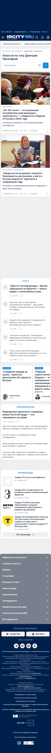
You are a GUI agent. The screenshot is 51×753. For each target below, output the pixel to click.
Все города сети (10, 619)
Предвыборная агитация (14, 607)
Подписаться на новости (14, 557)
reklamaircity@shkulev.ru (26, 686)
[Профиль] (48, 37)
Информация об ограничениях (25, 694)
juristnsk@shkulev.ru (25, 677)
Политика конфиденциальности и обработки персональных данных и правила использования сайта (25, 710)
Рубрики (6, 570)
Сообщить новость (11, 563)
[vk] (22, 646)
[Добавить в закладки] (47, 130)
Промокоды (35, 32)
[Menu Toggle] (3, 37)
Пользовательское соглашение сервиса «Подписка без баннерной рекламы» (25, 705)
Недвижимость (21, 32)
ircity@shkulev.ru (36, 673)
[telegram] (16, 646)
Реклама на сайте (10, 582)
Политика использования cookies (25, 698)
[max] (28, 646)
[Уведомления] (42, 37)
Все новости (6, 32)
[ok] (34, 646)
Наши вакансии (9, 594)
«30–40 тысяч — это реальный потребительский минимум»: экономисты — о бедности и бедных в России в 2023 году (23, 114)
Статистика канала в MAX (14, 613)
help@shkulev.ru (31, 678)
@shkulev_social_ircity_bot (32, 688)
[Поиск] (37, 37)
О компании (8, 576)
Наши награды (9, 588)
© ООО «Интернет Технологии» (25, 737)
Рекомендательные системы (25, 701)
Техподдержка (9, 600)
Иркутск (6, 51)
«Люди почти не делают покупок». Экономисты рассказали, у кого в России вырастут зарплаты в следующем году (22, 177)
